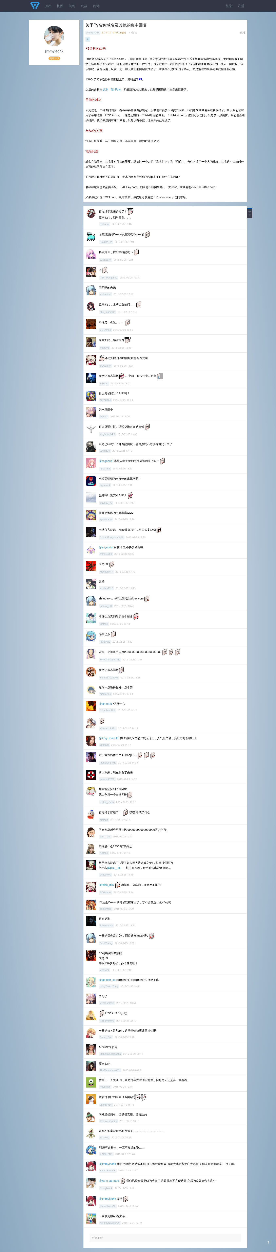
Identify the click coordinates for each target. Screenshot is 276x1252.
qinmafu (104, 744)
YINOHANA (106, 1154)
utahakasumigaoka (110, 1054)
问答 (72, 5)
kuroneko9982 (108, 728)
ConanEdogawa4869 (111, 537)
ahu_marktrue (107, 312)
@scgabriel (106, 461)
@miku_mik (106, 885)
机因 (60, 5)
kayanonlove (107, 1003)
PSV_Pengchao (108, 277)
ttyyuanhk (105, 485)
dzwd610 (105, 450)
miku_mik (105, 468)
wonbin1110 (106, 588)
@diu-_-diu (114, 868)
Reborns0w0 (107, 1021)
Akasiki (104, 853)
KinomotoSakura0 (110, 1222)
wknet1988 (106, 553)
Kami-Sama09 (108, 1170)
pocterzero (106, 909)
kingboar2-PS (107, 434)
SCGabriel (105, 365)
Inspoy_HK (106, 606)
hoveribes (105, 400)
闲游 (96, 5)
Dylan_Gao (106, 1037)
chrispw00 (105, 874)
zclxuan (104, 383)
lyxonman (105, 1086)
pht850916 (106, 1104)
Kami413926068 (109, 677)
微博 (242, 32)
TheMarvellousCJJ (110, 1070)
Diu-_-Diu (105, 836)
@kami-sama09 (109, 1180)
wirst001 (104, 347)
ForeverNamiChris (110, 659)
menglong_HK (108, 762)
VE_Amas (105, 329)
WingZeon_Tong (109, 986)
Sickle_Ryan (107, 802)
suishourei (105, 259)
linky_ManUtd (107, 710)
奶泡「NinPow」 (112, 89)
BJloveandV (106, 925)
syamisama (106, 519)
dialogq (104, 820)
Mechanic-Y (106, 571)
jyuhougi (104, 224)
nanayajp (105, 641)
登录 (229, 5)
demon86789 (107, 779)
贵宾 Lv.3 (54, 58)
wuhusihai (105, 294)
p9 (87, 39)
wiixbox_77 (106, 503)
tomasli (104, 624)
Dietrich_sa (106, 242)
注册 (241, 5)
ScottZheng (106, 943)
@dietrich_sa (107, 980)
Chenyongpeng (108, 1121)
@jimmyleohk (107, 1164)
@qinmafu (105, 704)
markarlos (105, 694)
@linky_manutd (109, 738)
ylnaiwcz (104, 970)
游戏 (48, 5)
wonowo (104, 1137)
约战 (84, 5)
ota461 (103, 416)
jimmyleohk (92, 32)
